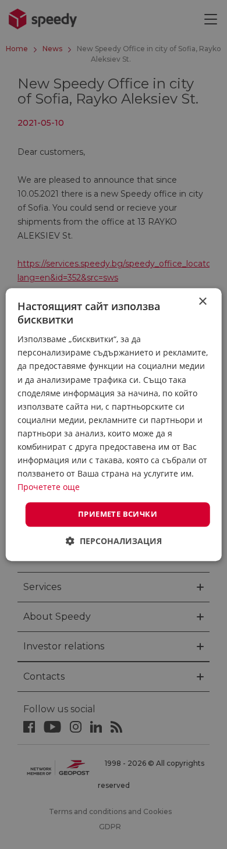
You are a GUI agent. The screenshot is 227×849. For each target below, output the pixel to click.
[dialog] (113, 424)
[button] (114, 540)
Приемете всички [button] (117, 514)
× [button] (202, 301)
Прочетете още (48, 487)
